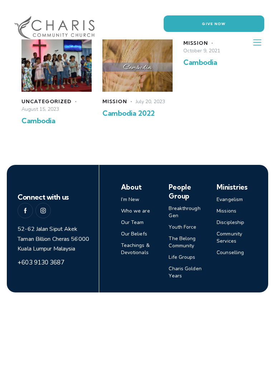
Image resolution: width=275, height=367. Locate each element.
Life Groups (182, 257)
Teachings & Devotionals (135, 249)
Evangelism (230, 199)
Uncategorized (46, 101)
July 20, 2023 (150, 101)
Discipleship (230, 222)
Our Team (132, 222)
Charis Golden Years (185, 272)
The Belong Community (182, 242)
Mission (114, 101)
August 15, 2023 (40, 109)
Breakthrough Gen (184, 212)
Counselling (230, 252)
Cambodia (38, 120)
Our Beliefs (134, 233)
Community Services (229, 237)
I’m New (130, 199)
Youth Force (182, 227)
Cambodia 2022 (128, 113)
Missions (226, 211)
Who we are (135, 211)
